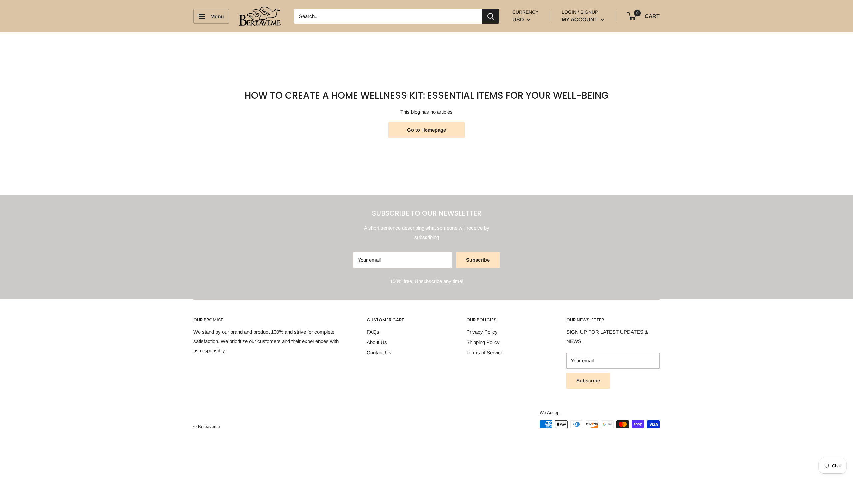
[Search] (490, 16)
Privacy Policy (482, 332)
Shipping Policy (483, 342)
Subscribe (478, 260)
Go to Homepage (426, 130)
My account (580, 19)
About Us (377, 342)
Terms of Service (484, 352)
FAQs (373, 332)
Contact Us (379, 352)
